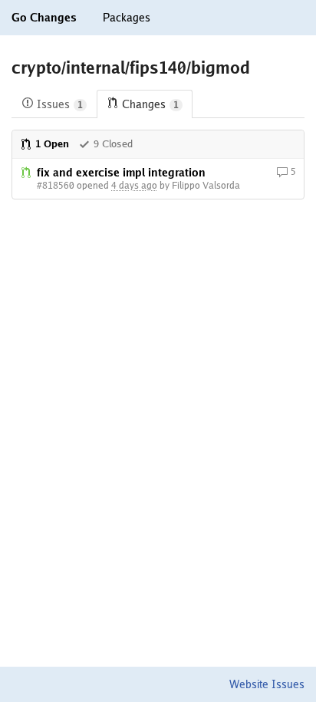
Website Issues (266, 684)
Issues (60, 104)
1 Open (52, 144)
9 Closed (113, 144)
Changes (150, 104)
